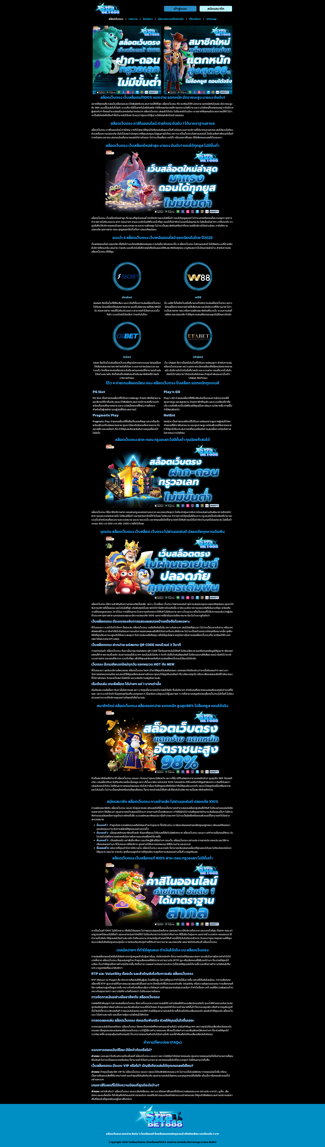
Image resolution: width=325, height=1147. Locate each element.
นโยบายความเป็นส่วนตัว (171, 19)
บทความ (133, 19)
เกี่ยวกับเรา (195, 19)
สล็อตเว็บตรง (116, 19)
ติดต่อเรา (148, 19)
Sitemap (211, 19)
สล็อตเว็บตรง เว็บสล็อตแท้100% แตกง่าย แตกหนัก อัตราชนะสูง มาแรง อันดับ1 (173, 1142)
